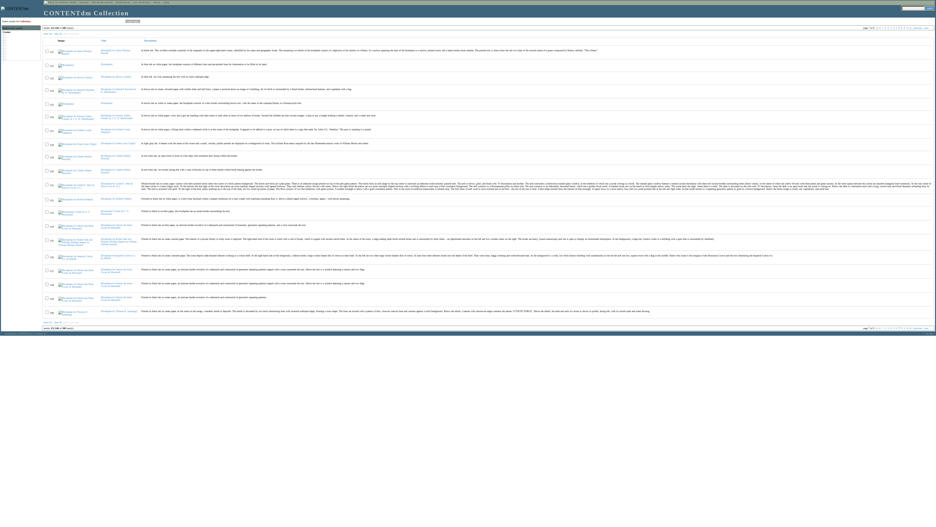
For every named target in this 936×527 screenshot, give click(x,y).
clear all (58, 33)
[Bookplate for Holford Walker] (116, 198)
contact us (41, 333)
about (156, 2)
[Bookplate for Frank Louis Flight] (118, 143)
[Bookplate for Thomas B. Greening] (119, 311)
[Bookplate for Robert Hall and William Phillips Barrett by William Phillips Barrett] (119, 242)
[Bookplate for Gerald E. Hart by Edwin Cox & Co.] (117, 185)
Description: (150, 40)
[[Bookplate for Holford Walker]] (75, 199)
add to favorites (71, 33)
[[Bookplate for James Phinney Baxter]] (77, 53)
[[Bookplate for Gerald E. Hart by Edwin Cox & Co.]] (77, 187)
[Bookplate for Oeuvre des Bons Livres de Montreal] (116, 226)
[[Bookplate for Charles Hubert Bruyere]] (77, 159)
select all (47, 33)
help (166, 2)
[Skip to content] (56, 2)
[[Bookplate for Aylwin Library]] (75, 77)
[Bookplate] (106, 64)
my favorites (142, 2)
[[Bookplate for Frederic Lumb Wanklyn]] (77, 133)
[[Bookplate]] (66, 65)
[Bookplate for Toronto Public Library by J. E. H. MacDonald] (116, 117)
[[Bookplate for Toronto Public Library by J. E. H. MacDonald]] (77, 119)
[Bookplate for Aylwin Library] (116, 76)
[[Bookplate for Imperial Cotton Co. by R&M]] (77, 259)
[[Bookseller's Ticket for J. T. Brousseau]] (77, 214)
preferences (123, 2)
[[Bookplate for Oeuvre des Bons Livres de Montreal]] (77, 228)
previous (918, 28)
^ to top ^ (929, 333)
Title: (104, 40)
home (73, 2)
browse (84, 2)
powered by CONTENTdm (19, 333)
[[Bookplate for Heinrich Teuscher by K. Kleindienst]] (77, 92)
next (926, 28)
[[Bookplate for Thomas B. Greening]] (77, 314)
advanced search (102, 2)
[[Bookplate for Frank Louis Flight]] (77, 144)
